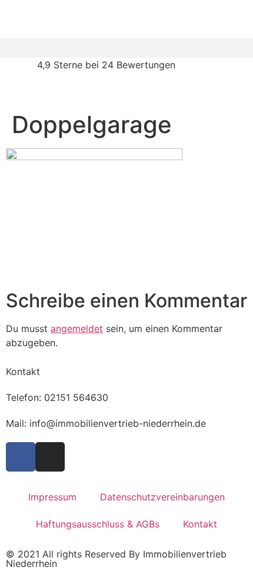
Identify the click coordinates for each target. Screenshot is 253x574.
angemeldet (77, 328)
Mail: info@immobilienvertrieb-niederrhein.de (106, 423)
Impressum (52, 497)
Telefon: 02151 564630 (57, 397)
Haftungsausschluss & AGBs (97, 524)
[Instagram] (50, 457)
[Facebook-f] (20, 457)
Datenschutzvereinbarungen (162, 497)
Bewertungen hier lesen (52, 91)
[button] (126, 48)
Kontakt (200, 524)
